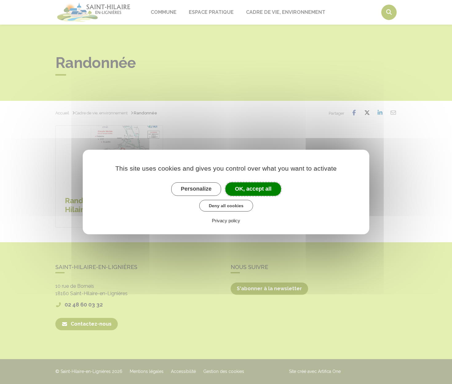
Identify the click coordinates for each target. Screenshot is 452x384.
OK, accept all (253, 189)
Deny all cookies (226, 205)
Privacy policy (226, 220)
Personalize (196, 189)
